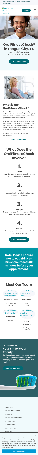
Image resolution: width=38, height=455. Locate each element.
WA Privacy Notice (10, 428)
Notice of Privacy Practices (12, 410)
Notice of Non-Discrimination (13, 417)
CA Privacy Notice (10, 421)
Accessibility (8, 431)
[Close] (36, 435)
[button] (35, 10)
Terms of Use (8, 414)
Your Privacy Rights (19, 451)
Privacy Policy (9, 407)
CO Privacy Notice (10, 424)
